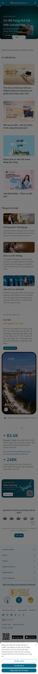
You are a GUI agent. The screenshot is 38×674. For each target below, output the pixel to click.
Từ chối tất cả (19, 666)
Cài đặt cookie (19, 661)
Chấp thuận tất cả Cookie (19, 670)
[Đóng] (35, 645)
